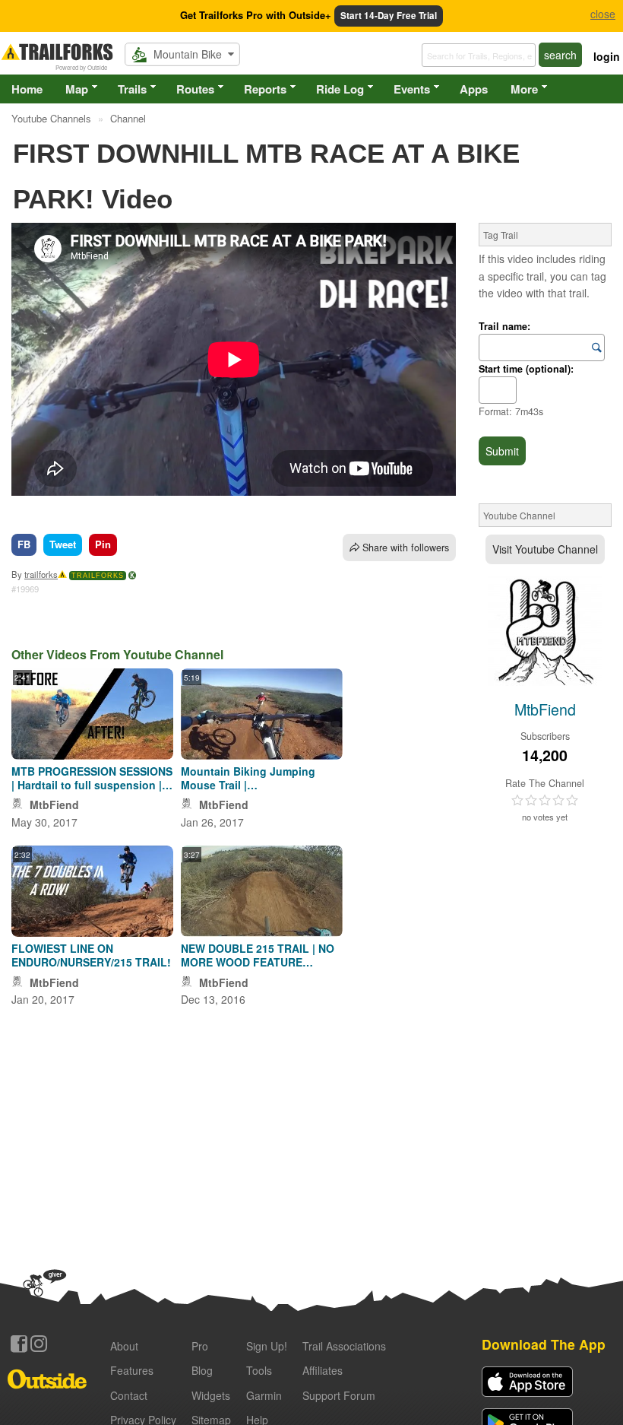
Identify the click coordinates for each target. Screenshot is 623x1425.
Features (131, 1370)
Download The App (544, 1344)
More (524, 89)
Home (27, 89)
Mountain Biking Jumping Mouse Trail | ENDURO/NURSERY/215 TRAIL (259, 778)
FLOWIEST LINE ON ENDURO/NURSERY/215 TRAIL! (91, 955)
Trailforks (97, 575)
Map (76, 89)
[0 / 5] (544, 801)
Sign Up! (266, 1346)
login (606, 56)
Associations (344, 1346)
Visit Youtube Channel (545, 549)
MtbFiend (54, 804)
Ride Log (340, 89)
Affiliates (322, 1370)
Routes (195, 89)
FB (23, 544)
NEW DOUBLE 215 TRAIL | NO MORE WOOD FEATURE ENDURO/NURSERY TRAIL (257, 955)
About (124, 1346)
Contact (128, 1395)
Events (412, 89)
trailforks (41, 574)
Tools (259, 1370)
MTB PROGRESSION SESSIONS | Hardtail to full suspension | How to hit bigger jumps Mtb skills (91, 778)
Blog (202, 1370)
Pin (103, 544)
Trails (132, 89)
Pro (199, 1346)
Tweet (62, 544)
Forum (338, 1395)
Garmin (264, 1395)
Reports (265, 89)
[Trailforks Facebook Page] (19, 1343)
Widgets (210, 1395)
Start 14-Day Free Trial (388, 15)
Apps (474, 89)
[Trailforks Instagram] (38, 1343)
